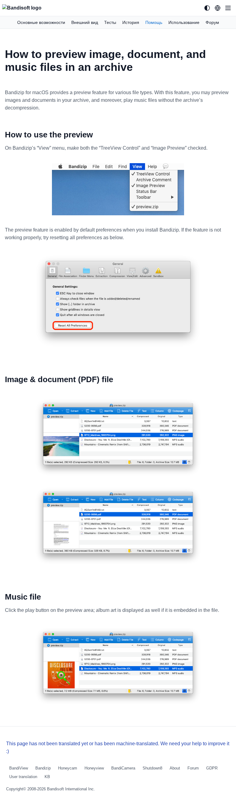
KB (47, 776)
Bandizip (43, 768)
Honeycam (67, 768)
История (130, 22)
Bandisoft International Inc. (71, 789)
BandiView (18, 768)
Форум (212, 22)
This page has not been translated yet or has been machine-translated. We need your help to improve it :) (117, 747)
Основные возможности (41, 22)
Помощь (153, 22)
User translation (23, 776)
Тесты (110, 22)
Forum (193, 768)
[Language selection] (217, 8)
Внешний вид (84, 22)
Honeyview (94, 768)
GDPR (212, 768)
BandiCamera (123, 768)
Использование (183, 22)
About (175, 768)
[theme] (207, 8)
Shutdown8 (152, 768)
